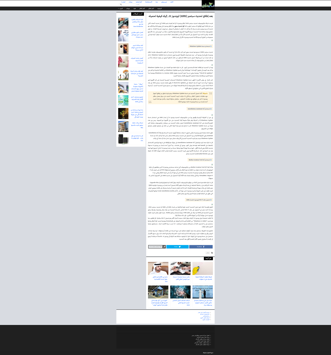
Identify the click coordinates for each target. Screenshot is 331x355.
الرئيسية (159, 8)
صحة (157, 2)
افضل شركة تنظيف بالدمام (202, 339)
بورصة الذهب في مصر (203, 312)
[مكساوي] (208, 5)
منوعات (130, 2)
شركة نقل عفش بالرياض (203, 337)
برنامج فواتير (206, 316)
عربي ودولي (164, 2)
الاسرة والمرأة (148, 2)
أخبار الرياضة (139, 2)
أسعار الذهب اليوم (204, 317)
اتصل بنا (123, 2)
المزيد (121, 8)
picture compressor (204, 314)
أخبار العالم (151, 8)
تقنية (135, 8)
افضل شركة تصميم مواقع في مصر (200, 335)
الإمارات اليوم (206, 319)
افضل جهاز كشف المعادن (203, 341)
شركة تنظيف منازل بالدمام (202, 344)
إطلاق (207, 252)
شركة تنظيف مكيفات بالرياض (201, 342)
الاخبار (171, 2)
